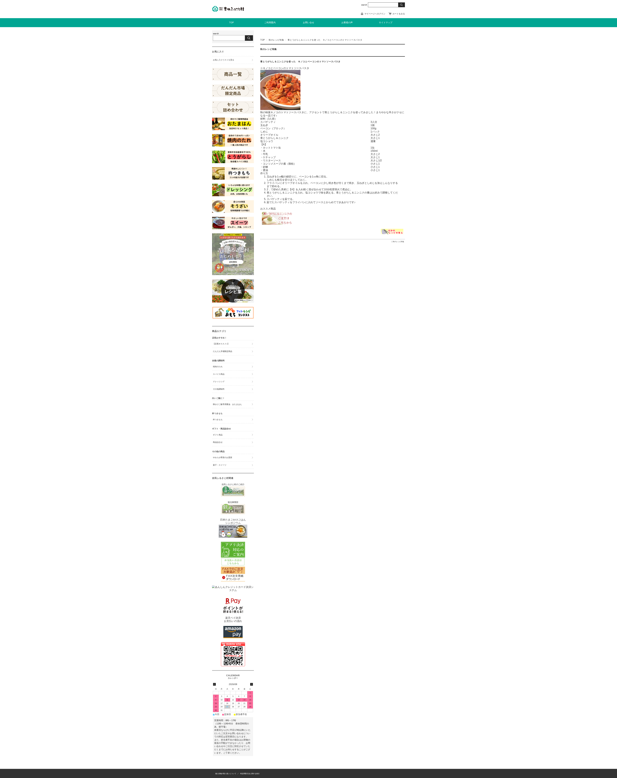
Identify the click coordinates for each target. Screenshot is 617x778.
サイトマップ (385, 22)
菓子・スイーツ (219, 465)
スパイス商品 (218, 374)
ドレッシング (218, 381)
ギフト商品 (218, 435)
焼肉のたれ (218, 366)
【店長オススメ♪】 (221, 344)
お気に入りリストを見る (223, 60)
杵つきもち (218, 419)
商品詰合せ (218, 442)
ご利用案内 (270, 22)
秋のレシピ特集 (276, 40)
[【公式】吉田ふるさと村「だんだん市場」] (228, 11)
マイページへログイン (374, 14)
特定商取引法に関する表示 (249, 773)
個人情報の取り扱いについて (225, 773)
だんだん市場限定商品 (222, 351)
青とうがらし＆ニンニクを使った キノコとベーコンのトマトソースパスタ (300, 61)
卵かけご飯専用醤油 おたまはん (227, 404)
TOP (231, 22)
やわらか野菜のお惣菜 (222, 457)
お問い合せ (308, 22)
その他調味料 (218, 389)
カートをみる (398, 14)
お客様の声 (347, 22)
